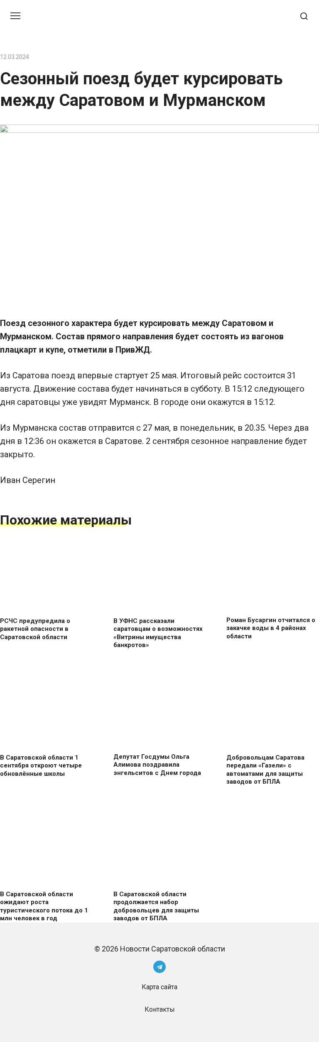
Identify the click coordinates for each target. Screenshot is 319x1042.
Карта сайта (159, 987)
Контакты (160, 1009)
